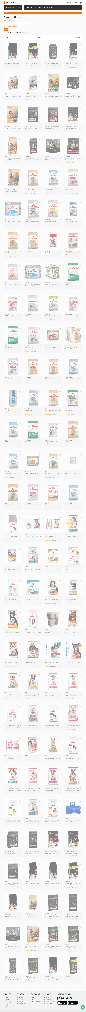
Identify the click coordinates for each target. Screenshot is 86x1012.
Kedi (32, 7)
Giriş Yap (69, 2)
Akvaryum (42, 7)
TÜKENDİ (18, 71)
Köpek (27, 7)
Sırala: (8, 37)
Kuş (36, 7)
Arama (11, 12)
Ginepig (49, 7)
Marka (39, 37)
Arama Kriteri (7, 20)
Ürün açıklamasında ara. (11, 26)
